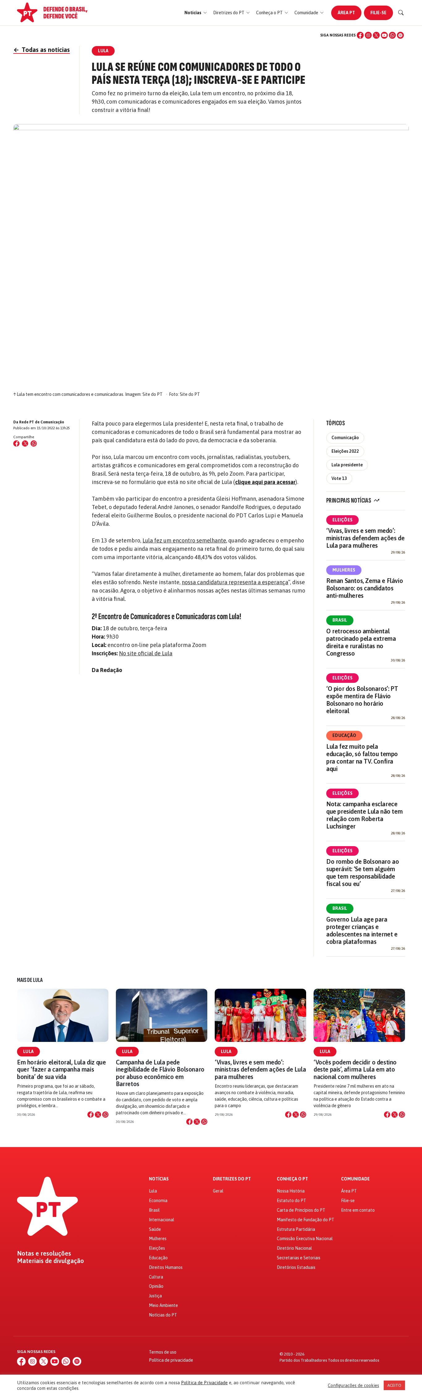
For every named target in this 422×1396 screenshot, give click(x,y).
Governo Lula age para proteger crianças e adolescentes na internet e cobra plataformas (362, 930)
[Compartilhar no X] (98, 1114)
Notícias (159, 1179)
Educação (344, 735)
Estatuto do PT (291, 1200)
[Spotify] (400, 35)
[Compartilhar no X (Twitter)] (25, 443)
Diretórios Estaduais (296, 1267)
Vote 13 (339, 478)
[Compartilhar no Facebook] (16, 443)
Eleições (342, 519)
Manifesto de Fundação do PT (305, 1219)
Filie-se (378, 12)
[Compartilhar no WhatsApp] (34, 443)
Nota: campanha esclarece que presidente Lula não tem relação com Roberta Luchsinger (364, 815)
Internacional (161, 1219)
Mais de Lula (30, 980)
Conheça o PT (292, 1179)
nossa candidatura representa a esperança (235, 582)
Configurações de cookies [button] (353, 1385)
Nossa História (291, 1190)
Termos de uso (162, 1352)
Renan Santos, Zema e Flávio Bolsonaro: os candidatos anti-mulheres (364, 588)
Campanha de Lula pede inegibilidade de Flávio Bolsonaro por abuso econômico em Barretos (160, 1073)
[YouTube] (384, 35)
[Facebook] (360, 35)
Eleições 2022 (345, 451)
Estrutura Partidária (296, 1229)
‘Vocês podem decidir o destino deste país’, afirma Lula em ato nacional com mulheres (355, 1069)
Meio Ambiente (163, 1305)
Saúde (155, 1229)
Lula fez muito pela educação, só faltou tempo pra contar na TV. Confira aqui (362, 757)
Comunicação (345, 437)
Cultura (156, 1276)
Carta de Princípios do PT (301, 1210)
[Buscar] (401, 13)
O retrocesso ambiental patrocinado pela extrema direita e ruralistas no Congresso (361, 642)
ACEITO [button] (394, 1385)
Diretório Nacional (294, 1248)
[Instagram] (368, 35)
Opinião (156, 1286)
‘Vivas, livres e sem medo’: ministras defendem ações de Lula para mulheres (365, 538)
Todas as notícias (41, 49)
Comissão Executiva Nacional (305, 1238)
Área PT (346, 12)
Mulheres (343, 569)
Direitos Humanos (166, 1267)
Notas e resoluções (44, 1253)
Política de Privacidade (204, 1382)
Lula (28, 1051)
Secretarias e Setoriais (298, 1257)
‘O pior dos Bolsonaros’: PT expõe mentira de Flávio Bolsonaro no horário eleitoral (362, 699)
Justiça (155, 1295)
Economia (158, 1200)
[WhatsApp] (392, 35)
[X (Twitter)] (376, 35)
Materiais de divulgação (50, 1260)
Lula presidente (347, 464)
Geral (218, 1190)
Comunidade (355, 1179)
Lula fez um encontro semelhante (184, 540)
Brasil (339, 620)
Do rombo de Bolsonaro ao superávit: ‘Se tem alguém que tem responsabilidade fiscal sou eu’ (362, 872)
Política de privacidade (171, 1360)
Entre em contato (358, 1210)
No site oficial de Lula (145, 653)
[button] (195, 13)
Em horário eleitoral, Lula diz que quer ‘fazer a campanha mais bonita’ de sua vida (61, 1069)
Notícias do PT (163, 1314)
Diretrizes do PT (232, 1179)
